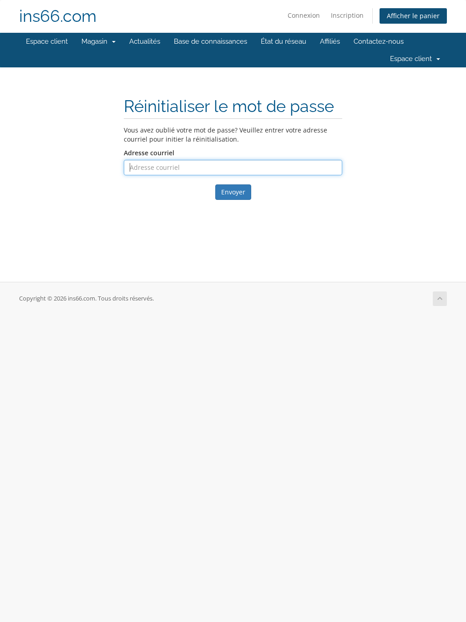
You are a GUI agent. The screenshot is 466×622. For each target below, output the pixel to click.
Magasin (96, 41)
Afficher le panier (413, 15)
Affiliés (330, 41)
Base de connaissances (210, 41)
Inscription (347, 15)
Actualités (144, 41)
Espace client (47, 41)
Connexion (304, 15)
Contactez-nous (379, 41)
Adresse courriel (149, 152)
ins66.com (57, 16)
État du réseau (283, 41)
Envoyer (233, 192)
